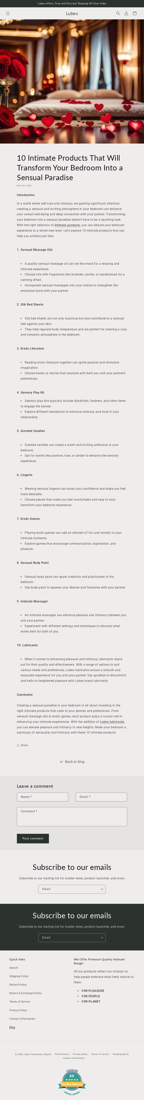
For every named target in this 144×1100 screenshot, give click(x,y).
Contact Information (22, 1018)
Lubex (27, 1054)
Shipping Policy (19, 976)
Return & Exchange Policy (25, 993)
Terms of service (100, 1054)
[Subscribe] (101, 889)
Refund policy (62, 1054)
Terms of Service (19, 1001)
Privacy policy (80, 1054)
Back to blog (75, 762)
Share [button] (24, 745)
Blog (12, 1027)
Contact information (73, 1058)
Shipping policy (121, 1054)
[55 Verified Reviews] (72, 1097)
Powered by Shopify (41, 1054)
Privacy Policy (18, 1010)
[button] (8, 13)
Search (13, 967)
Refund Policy (18, 984)
